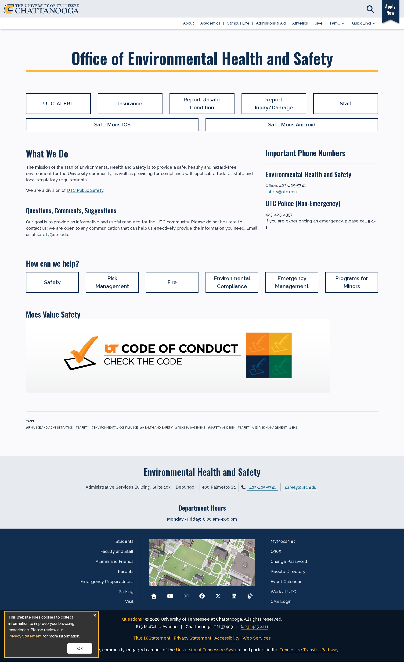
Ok (80, 648)
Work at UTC (283, 591)
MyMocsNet (283, 541)
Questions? (133, 619)
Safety (52, 282)
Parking (126, 591)
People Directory (288, 571)
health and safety (157, 427)
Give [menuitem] (318, 23)
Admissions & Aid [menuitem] (271, 23)
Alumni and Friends (114, 561)
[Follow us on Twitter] (218, 594)
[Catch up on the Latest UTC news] (250, 594)
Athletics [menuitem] (300, 23)
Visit (129, 601)
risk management (191, 427)
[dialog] (51, 634)
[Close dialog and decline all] (94, 614)
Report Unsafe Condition (202, 104)
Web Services (256, 638)
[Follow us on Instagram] (186, 594)
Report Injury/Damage (274, 104)
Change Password (289, 561)
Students (124, 541)
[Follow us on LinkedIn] (234, 594)
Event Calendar (286, 581)
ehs (294, 427)
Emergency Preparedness (106, 581)
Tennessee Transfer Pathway (309, 649)
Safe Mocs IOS (112, 125)
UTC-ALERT (58, 103)
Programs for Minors (351, 282)
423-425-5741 (262, 487)
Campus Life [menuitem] (238, 23)
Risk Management (112, 282)
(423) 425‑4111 (254, 626)
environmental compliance (116, 427)
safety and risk (222, 427)
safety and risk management (263, 427)
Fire (172, 282)
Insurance (130, 103)
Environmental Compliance (232, 282)
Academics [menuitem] (210, 23)
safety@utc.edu (52, 234)
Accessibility (226, 638)
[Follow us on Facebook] (202, 594)
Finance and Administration (50, 427)
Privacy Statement (192, 638)
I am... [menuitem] (333, 23)
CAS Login (281, 601)
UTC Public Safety (85, 190)
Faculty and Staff (116, 551)
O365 (276, 551)
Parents (125, 571)
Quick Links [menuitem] (360, 23)
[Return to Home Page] (154, 594)
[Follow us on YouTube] (170, 594)
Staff (345, 103)
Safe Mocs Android (292, 125)
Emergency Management (292, 282)
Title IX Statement (151, 638)
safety (83, 427)
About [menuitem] (188, 23)
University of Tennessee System (209, 649)
